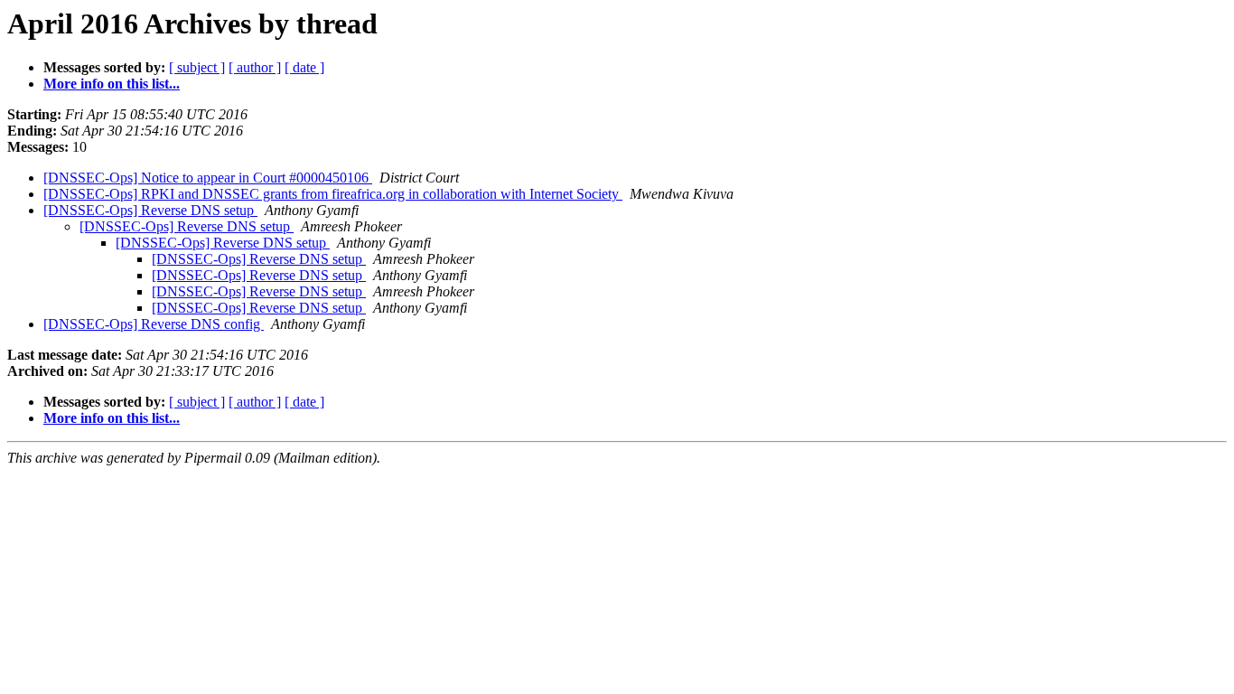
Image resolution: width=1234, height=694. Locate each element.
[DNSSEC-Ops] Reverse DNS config (153, 324)
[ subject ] (197, 67)
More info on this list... (111, 83)
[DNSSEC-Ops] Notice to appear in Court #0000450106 (207, 177)
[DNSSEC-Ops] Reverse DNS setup (150, 210)
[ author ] (255, 67)
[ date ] (304, 67)
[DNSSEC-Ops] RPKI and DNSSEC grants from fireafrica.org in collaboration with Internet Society (332, 194)
